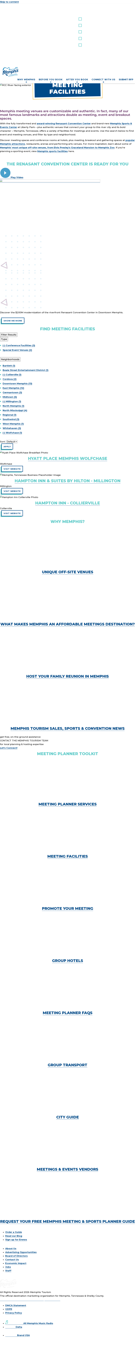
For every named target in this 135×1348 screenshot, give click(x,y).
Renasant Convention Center (73, 123)
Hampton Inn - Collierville (67, 503)
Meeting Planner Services (67, 804)
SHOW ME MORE (13, 320)
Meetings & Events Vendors (67, 1169)
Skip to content (9, 2)
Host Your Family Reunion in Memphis (67, 676)
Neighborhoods (10, 359)
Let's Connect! (8, 748)
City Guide (67, 1117)
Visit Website (12, 469)
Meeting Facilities (67, 856)
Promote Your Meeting (67, 908)
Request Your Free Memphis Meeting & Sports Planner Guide (67, 1221)
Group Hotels (67, 960)
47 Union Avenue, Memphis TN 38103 (22, 1299)
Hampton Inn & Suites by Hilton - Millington (67, 480)
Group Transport (67, 1065)
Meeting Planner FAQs (67, 1013)
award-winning (46, 123)
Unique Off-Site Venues (67, 572)
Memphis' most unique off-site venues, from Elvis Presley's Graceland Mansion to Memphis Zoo (57, 147)
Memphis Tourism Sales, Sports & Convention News (68, 728)
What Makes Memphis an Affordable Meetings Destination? (67, 624)
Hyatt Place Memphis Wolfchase (67, 458)
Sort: (2, 441)
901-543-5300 (52, 1299)
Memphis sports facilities (52, 151)
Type (4, 339)
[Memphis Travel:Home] (10, 76)
